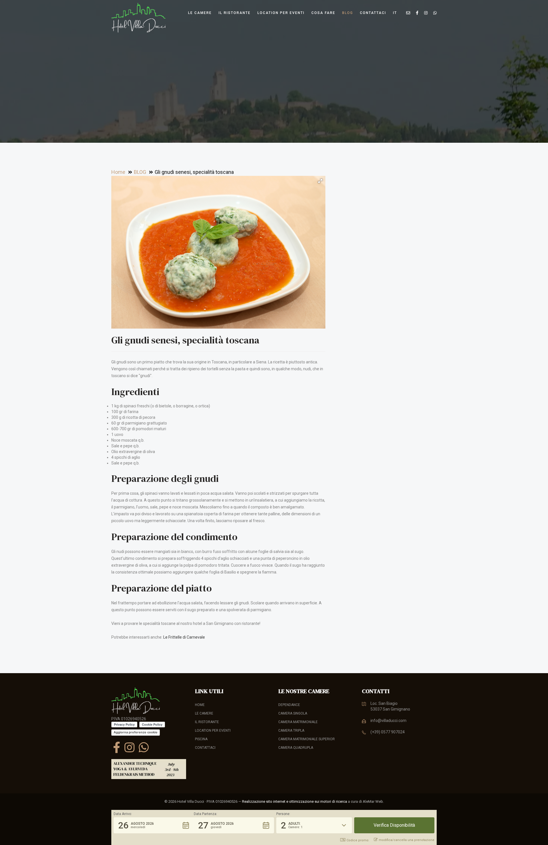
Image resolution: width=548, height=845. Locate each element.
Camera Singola (292, 713)
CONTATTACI (373, 13)
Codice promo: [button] (357, 840)
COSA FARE (323, 13)
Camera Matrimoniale (298, 722)
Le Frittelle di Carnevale (184, 637)
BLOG (347, 13)
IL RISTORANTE (235, 13)
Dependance (289, 705)
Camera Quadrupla (295, 748)
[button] (320, 181)
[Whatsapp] (143, 747)
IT (395, 13)
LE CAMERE (200, 13)
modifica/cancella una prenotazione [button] (406, 840)
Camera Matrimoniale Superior (306, 739)
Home (200, 705)
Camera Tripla (291, 731)
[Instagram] (129, 747)
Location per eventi (281, 13)
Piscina (201, 739)
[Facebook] (116, 747)
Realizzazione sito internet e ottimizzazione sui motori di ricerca (294, 801)
